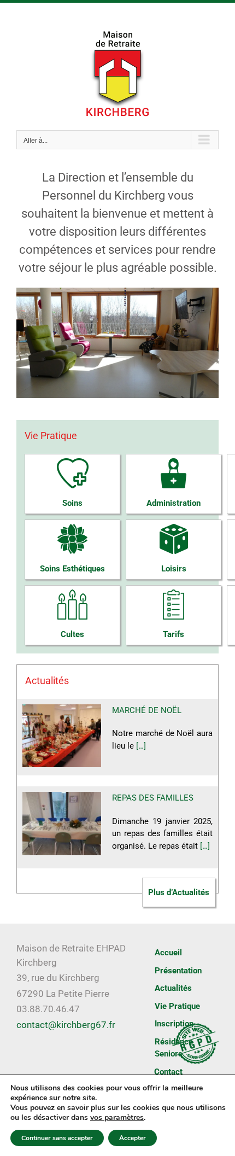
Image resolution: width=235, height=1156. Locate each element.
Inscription (174, 1024)
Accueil (168, 953)
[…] (141, 746)
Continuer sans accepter (57, 1138)
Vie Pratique (177, 1006)
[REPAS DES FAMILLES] (61, 823)
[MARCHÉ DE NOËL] (61, 736)
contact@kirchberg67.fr (65, 1024)
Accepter (132, 1138)
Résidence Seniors (174, 1048)
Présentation (178, 971)
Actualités (173, 988)
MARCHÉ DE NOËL (146, 710)
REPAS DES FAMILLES (152, 798)
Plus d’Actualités (178, 892)
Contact (168, 1072)
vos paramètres (117, 1118)
